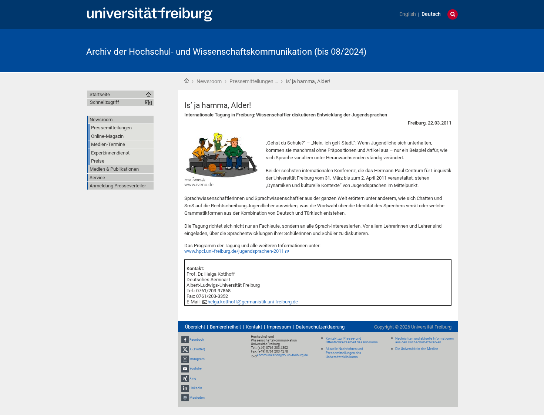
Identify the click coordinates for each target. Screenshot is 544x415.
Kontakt (254, 327)
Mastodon (197, 397)
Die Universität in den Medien (416, 349)
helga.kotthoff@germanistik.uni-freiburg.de (253, 302)
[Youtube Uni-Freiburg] (185, 368)
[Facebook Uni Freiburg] (185, 339)
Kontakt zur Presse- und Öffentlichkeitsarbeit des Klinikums (352, 340)
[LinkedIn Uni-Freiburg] (185, 388)
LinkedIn (195, 388)
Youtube (195, 368)
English (407, 14)
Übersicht (195, 327)
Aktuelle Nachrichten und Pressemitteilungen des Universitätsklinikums (344, 353)
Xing (192, 378)
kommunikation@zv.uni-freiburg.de (282, 355)
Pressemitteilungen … (253, 81)
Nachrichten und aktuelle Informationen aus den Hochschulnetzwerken (424, 340)
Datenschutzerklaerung (320, 327)
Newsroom (209, 81)
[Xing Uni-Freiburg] (185, 378)
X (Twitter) (197, 349)
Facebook (196, 339)
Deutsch (431, 14)
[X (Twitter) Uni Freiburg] (185, 349)
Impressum (279, 327)
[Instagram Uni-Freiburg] (185, 359)
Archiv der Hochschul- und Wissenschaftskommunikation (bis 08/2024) (226, 52)
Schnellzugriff (104, 102)
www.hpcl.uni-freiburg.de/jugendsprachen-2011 (234, 251)
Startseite (186, 80)
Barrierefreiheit (225, 327)
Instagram (197, 359)
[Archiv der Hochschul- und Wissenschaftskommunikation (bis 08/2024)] (421, 49)
